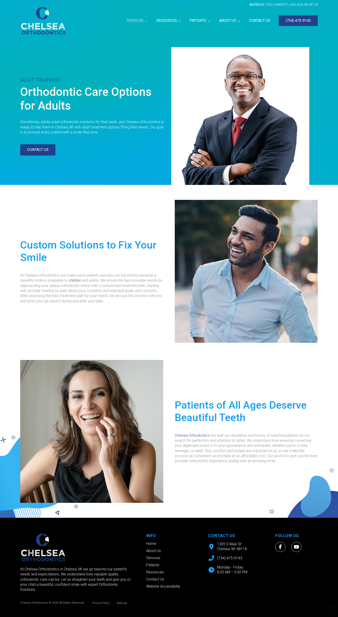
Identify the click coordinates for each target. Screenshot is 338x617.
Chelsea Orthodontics (192, 435)
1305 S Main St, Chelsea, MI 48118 (291, 4)
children (75, 280)
